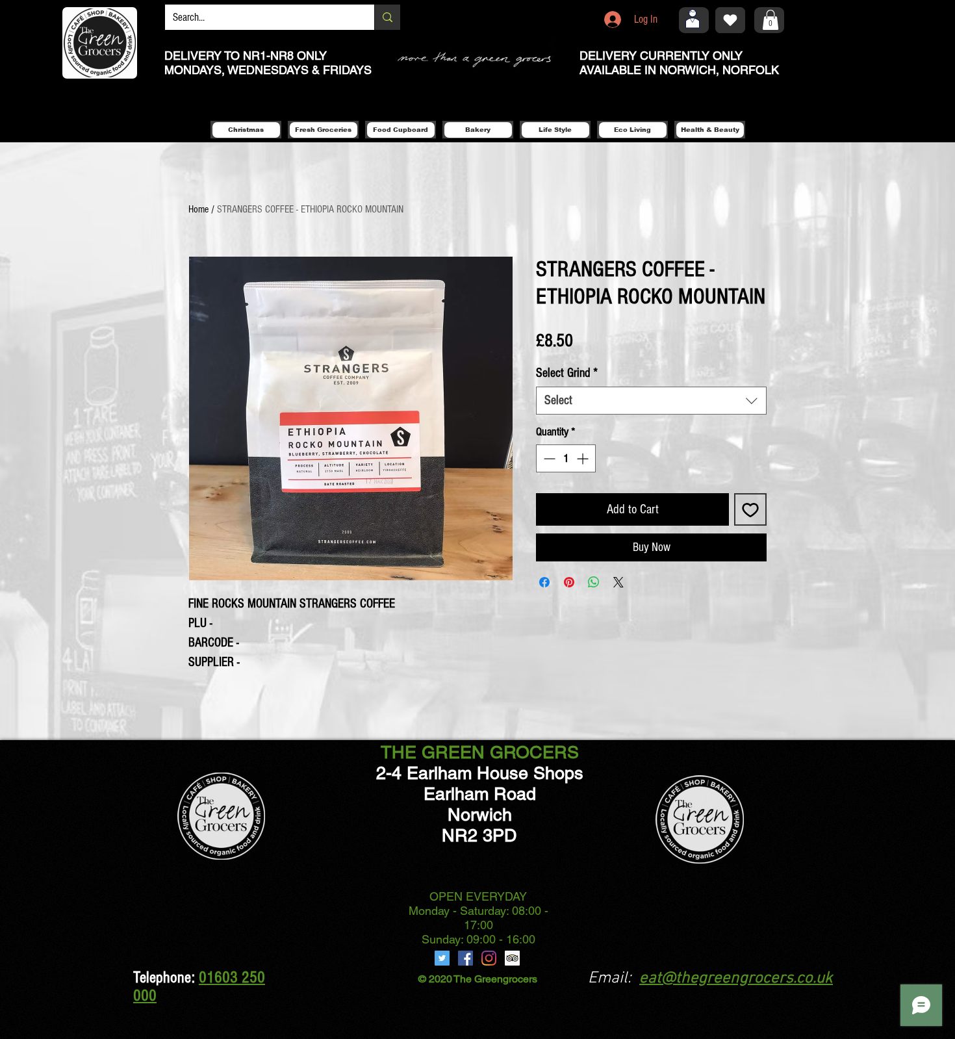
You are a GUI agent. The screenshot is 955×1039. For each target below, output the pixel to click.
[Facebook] (465, 958)
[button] (770, 20)
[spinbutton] (566, 458)
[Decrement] (548, 458)
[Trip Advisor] (512, 958)
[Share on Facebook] (544, 582)
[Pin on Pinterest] (569, 582)
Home (198, 209)
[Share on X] (618, 582)
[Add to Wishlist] (750, 509)
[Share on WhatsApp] (594, 582)
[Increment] (584, 458)
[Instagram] (488, 958)
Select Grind (567, 373)
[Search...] (387, 17)
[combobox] (651, 401)
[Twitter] (442, 958)
